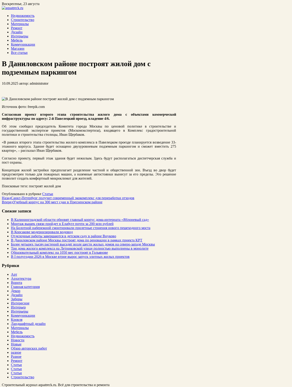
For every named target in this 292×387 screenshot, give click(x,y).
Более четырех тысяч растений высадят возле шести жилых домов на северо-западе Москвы (83, 244)
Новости (17, 340)
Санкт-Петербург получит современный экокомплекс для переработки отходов (68, 198)
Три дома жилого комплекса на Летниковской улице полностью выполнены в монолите (80, 248)
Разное (16, 356)
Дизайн (17, 32)
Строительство (22, 20)
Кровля (16, 320)
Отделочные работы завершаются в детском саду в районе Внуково (63, 236)
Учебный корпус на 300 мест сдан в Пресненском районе (52, 202)
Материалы (20, 24)
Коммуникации (23, 44)
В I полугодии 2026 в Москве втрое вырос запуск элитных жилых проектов (70, 257)
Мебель (17, 40)
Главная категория (25, 287)
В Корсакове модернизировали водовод (42, 232)
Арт (14, 274)
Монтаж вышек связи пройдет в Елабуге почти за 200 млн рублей (62, 224)
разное (16, 352)
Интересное (20, 303)
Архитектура (21, 278)
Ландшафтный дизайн (28, 324)
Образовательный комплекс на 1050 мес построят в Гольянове (59, 252)
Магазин (17, 48)
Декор (15, 291)
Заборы (16, 299)
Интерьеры (19, 36)
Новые (16, 344)
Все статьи (19, 53)
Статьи (47, 194)
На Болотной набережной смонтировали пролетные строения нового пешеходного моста (80, 228)
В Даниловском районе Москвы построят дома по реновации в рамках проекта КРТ (76, 240)
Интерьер (18, 307)
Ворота (16, 283)
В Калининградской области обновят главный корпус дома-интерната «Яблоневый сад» (80, 220)
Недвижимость (22, 16)
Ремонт (16, 28)
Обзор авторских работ (29, 348)
